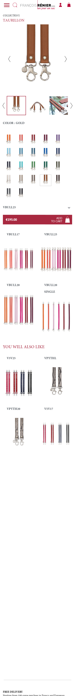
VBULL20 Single (50, 288)
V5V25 (11, 358)
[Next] (65, 58)
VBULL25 (50, 234)
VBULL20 (13, 285)
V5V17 (48, 409)
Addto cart (56, 219)
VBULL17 (13, 234)
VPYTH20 (13, 409)
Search (15, 5)
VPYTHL (50, 358)
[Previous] (9, 58)
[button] (37, 208)
